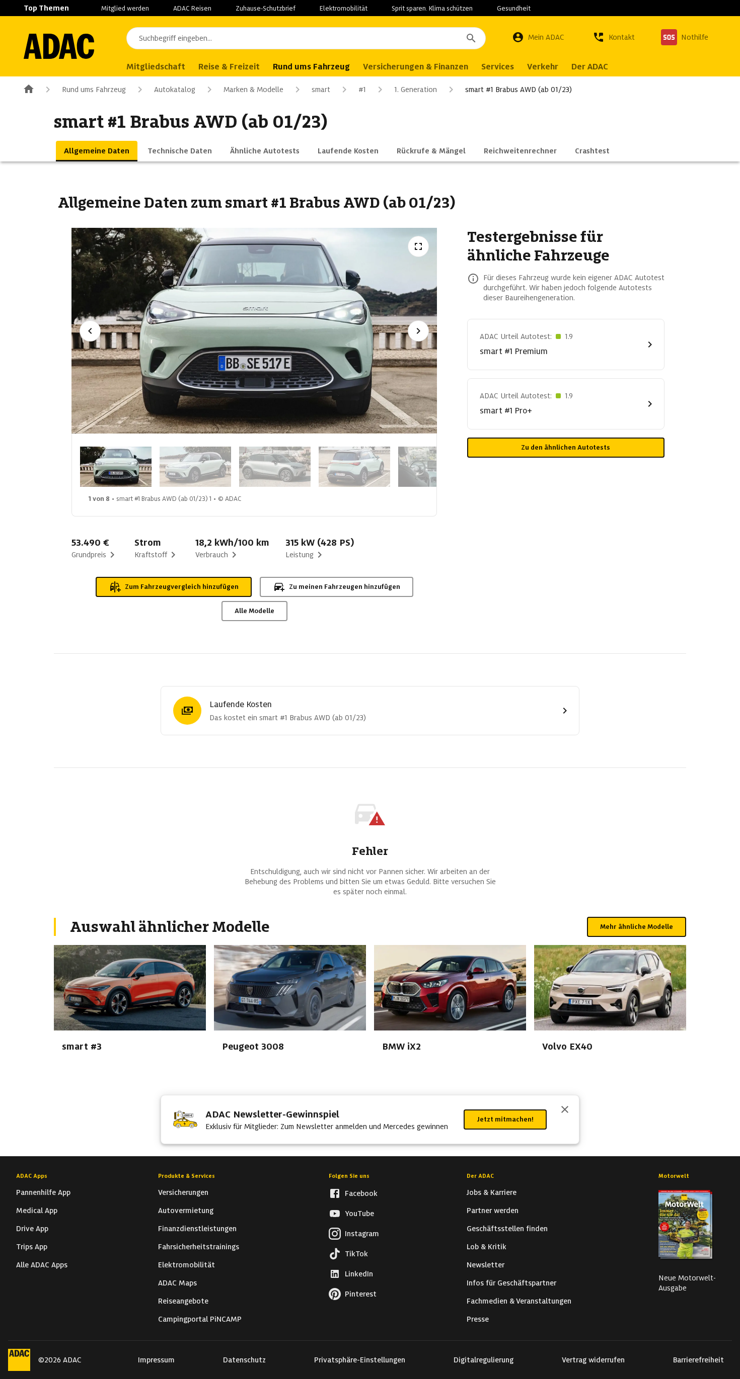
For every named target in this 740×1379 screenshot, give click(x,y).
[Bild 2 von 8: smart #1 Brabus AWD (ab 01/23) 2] (195, 467)
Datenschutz (244, 1359)
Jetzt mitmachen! (505, 1119)
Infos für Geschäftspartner (511, 1282)
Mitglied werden (125, 8)
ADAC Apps (31, 1175)
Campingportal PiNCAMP (200, 1319)
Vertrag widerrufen (593, 1359)
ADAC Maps (177, 1282)
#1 (362, 89)
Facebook (361, 1193)
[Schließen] (565, 1110)
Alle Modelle (254, 611)
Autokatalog (174, 89)
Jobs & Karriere (491, 1192)
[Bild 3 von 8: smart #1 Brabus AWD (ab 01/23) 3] (275, 467)
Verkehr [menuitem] (542, 66)
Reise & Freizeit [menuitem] (229, 66)
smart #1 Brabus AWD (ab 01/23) (518, 89)
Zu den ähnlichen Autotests (565, 447)
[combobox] (306, 38)
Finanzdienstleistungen (197, 1228)
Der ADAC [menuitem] (589, 66)
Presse (478, 1319)
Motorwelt (673, 1175)
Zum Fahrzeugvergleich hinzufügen (182, 586)
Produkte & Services (186, 1175)
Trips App (31, 1246)
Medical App (36, 1210)
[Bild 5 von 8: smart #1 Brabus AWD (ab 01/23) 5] (434, 467)
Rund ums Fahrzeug (94, 89)
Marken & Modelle (253, 89)
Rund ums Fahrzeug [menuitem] (311, 66)
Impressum (156, 1359)
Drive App (32, 1228)
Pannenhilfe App (43, 1192)
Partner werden (493, 1210)
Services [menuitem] (497, 66)
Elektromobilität (343, 8)
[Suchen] (471, 38)
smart (321, 89)
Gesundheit (514, 8)
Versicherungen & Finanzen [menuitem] (415, 66)
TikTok (356, 1253)
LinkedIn (359, 1273)
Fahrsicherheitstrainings (198, 1246)
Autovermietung (185, 1210)
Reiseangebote (183, 1301)
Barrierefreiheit (698, 1359)
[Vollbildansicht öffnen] (418, 246)
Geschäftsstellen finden (507, 1228)
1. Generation (415, 89)
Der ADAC (480, 1175)
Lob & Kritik (486, 1246)
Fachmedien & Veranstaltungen (519, 1301)
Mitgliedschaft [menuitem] (155, 66)
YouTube (359, 1213)
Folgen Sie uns (349, 1175)
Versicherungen (183, 1192)
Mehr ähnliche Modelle (636, 926)
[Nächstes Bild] (418, 330)
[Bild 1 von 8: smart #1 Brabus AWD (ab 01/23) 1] (116, 467)
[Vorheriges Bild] (90, 330)
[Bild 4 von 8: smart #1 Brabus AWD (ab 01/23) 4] (354, 467)
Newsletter (485, 1264)
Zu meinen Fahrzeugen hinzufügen (344, 586)
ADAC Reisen (192, 8)
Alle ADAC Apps (41, 1264)
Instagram (362, 1233)
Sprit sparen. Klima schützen (432, 8)
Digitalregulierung (483, 1359)
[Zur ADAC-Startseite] (59, 46)
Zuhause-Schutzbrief (265, 8)
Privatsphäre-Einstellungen (359, 1359)
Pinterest (361, 1294)
